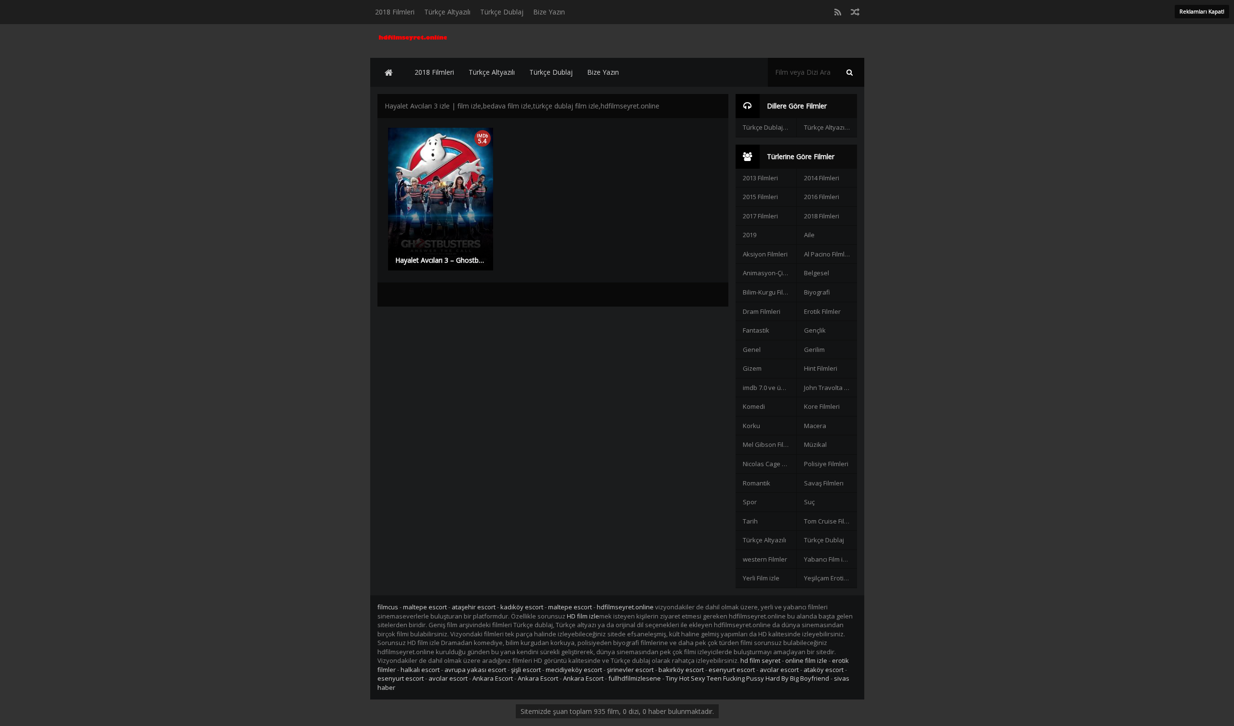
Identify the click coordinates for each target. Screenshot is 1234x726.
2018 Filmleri (395, 11)
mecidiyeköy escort (574, 669)
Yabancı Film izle (827, 559)
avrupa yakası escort (475, 669)
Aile (809, 234)
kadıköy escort (521, 607)
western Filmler (765, 559)
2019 (749, 234)
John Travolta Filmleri (830, 387)
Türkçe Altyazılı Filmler (830, 127)
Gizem (752, 368)
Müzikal (815, 444)
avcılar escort (779, 669)
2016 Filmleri (821, 196)
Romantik (756, 483)
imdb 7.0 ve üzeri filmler (769, 387)
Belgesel (816, 273)
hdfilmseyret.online (625, 607)
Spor (750, 501)
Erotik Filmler (822, 311)
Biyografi (817, 292)
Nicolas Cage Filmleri (769, 463)
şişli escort (526, 669)
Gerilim (814, 349)
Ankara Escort (492, 678)
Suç (809, 501)
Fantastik (756, 330)
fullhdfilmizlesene (634, 678)
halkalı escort (420, 669)
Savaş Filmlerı (824, 483)
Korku (751, 425)
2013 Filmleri (760, 178)
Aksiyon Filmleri (765, 254)
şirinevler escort (630, 669)
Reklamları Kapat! (1202, 11)
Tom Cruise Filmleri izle (830, 521)
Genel (752, 349)
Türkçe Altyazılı (447, 11)
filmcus (387, 607)
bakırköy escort (681, 669)
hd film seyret (760, 660)
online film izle (806, 660)
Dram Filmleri (761, 311)
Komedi (754, 406)
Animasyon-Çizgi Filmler (769, 273)
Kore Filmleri (822, 406)
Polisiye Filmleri (826, 463)
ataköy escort (824, 669)
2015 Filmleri (760, 196)
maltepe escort (425, 607)
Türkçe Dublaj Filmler (769, 127)
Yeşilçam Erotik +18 (830, 578)
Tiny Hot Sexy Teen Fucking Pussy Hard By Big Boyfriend (747, 678)
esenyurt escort (732, 669)
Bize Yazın (549, 11)
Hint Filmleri (820, 368)
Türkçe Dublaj (501, 11)
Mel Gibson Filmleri (769, 444)
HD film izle (583, 616)
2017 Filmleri (760, 216)
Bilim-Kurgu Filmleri (769, 292)
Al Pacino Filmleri (828, 254)
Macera (815, 425)
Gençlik (815, 330)
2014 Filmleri (821, 178)
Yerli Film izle (761, 578)
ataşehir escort (474, 607)
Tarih (750, 521)
